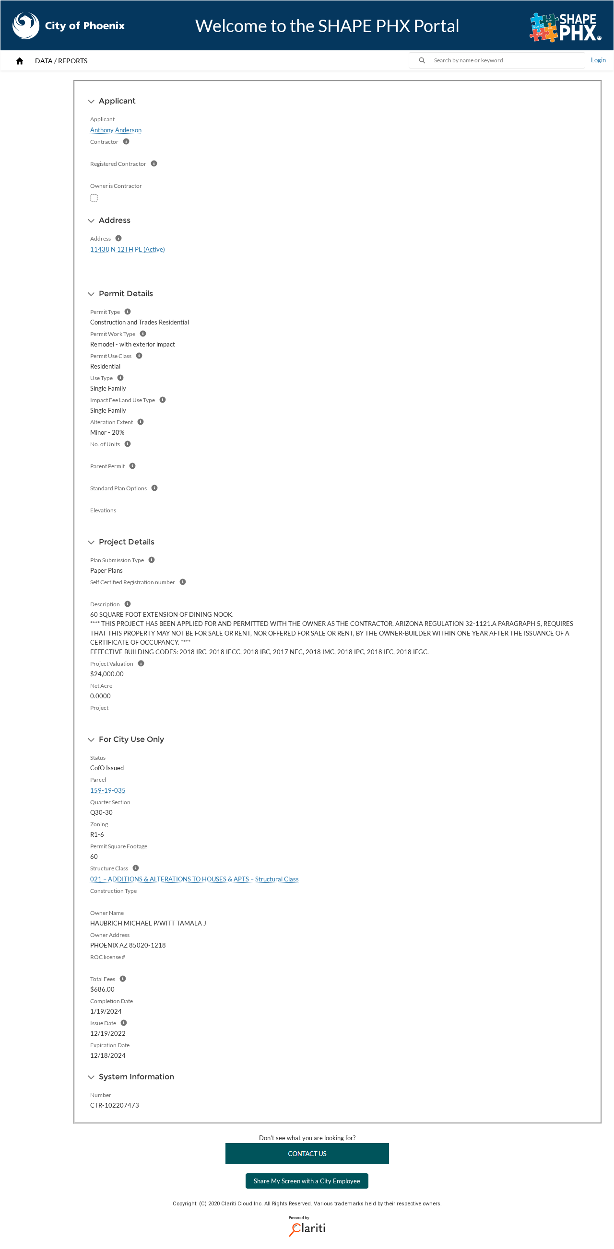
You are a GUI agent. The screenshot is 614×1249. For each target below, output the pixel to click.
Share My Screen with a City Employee (307, 1181)
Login (598, 60)
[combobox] (509, 60)
